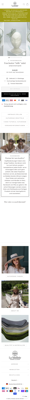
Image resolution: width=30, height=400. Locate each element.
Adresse (14, 364)
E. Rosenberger (15, 60)
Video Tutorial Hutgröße (15, 121)
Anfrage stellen (15, 114)
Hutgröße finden (15, 276)
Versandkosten (20, 72)
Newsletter (15, 369)
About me (15, 310)
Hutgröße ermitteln (15, 118)
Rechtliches (14, 375)
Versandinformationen (15, 125)
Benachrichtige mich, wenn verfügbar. (15, 94)
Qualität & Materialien (15, 345)
